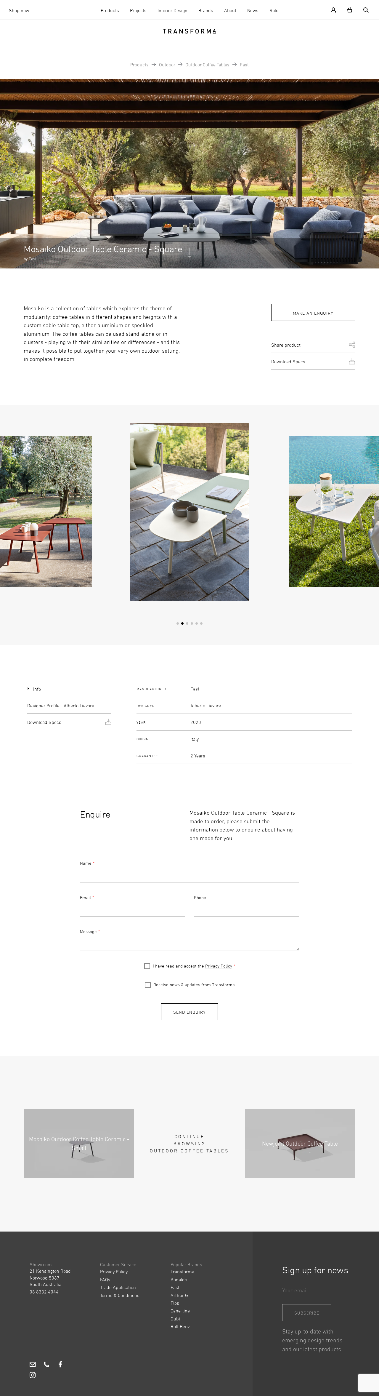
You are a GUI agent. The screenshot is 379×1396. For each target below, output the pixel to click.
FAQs (105, 1279)
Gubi (175, 1318)
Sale (273, 10)
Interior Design (172, 10)
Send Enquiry (189, 1012)
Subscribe (306, 1312)
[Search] (364, 9)
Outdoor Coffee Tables (207, 64)
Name (85, 863)
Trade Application (118, 1287)
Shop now (19, 10)
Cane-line (180, 1310)
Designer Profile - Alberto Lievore (60, 705)
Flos (175, 1303)
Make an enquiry (313, 313)
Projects (138, 10)
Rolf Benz (180, 1326)
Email (85, 897)
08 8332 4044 (44, 1291)
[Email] (33, 1365)
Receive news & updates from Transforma (194, 984)
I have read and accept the (192, 965)
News (252, 10)
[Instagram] (33, 1376)
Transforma (182, 1271)
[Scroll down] (189, 254)
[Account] (336, 9)
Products (110, 10)
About (230, 10)
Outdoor (167, 64)
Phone (200, 897)
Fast (244, 64)
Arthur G (179, 1295)
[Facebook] (60, 1365)
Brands (205, 10)
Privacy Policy (218, 965)
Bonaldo (179, 1279)
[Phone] (47, 1365)
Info (37, 689)
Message (88, 931)
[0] (349, 9)
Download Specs (288, 361)
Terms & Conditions (119, 1295)
